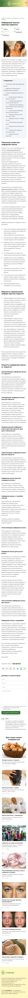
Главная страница (6, 18)
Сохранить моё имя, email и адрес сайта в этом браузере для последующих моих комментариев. (14, 708)
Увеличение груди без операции (12, 957)
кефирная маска (6, 189)
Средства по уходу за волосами (12, 843)
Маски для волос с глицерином (12, 815)
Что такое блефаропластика (11, 929)
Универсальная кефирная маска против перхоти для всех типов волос (14, 106)
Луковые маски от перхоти (10, 760)
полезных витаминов (13, 150)
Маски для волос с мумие (10, 787)
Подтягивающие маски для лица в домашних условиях (13, 871)
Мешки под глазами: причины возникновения (11, 900)
